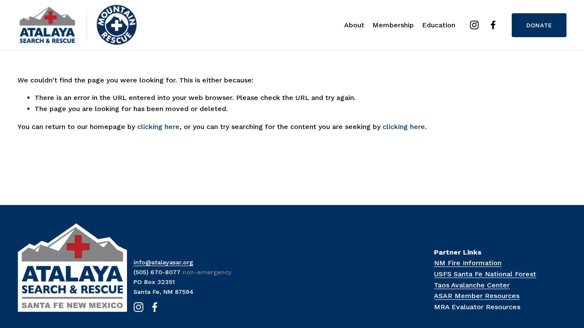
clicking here (158, 127)
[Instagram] (474, 25)
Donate (539, 25)
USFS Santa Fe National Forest (485, 274)
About (354, 25)
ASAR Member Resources (476, 296)
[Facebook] (493, 25)
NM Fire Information (467, 263)
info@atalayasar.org (163, 262)
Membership (393, 25)
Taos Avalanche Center (472, 285)
